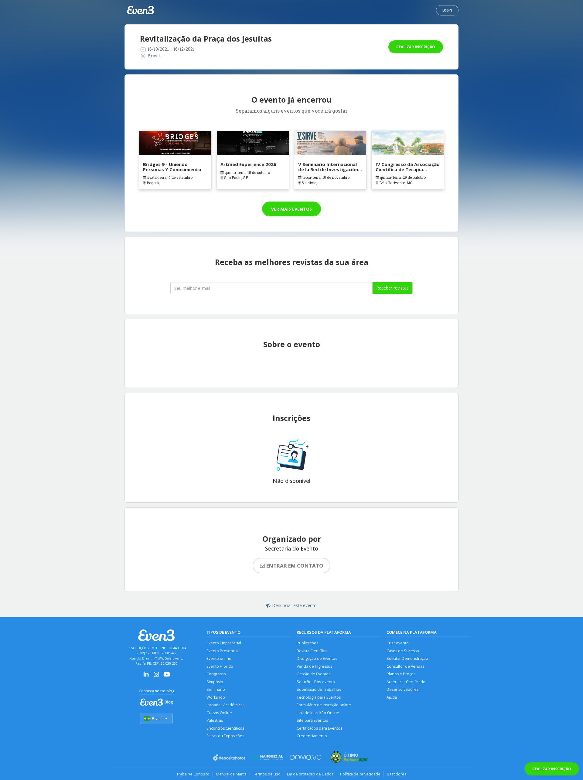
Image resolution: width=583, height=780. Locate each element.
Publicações (307, 643)
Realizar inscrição (415, 46)
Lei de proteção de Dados (310, 774)
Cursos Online (219, 712)
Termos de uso (267, 774)
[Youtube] (166, 676)
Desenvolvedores (402, 689)
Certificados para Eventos (319, 728)
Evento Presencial (222, 650)
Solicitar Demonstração (407, 658)
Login (447, 10)
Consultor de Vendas (405, 666)
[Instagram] (156, 676)
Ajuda (392, 697)
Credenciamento (312, 735)
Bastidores (397, 774)
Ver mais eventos (291, 209)
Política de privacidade (360, 774)
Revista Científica (312, 650)
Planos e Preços (401, 674)
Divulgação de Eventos (317, 658)
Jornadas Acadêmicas (225, 704)
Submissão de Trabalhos (319, 689)
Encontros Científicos (225, 728)
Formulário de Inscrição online (324, 704)
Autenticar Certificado (406, 681)
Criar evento (398, 643)
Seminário (215, 689)
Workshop (215, 697)
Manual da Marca (231, 774)
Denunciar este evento (294, 605)
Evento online (218, 658)
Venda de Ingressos (314, 666)
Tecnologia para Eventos (319, 697)
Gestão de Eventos (313, 674)
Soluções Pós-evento (316, 681)
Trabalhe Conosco (193, 774)
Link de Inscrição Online (318, 712)
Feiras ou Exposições (225, 735)
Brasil (157, 718)
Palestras (214, 720)
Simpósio (214, 681)
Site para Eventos (312, 720)
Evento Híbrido (219, 666)
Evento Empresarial (223, 643)
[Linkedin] (146, 676)
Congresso (216, 674)
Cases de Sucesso (403, 650)
